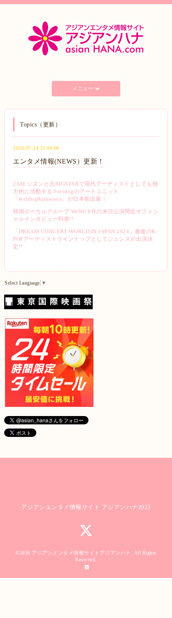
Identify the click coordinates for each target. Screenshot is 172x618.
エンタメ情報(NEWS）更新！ (58, 161)
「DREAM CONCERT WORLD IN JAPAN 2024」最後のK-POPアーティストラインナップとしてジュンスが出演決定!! (85, 239)
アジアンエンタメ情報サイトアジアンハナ (81, 553)
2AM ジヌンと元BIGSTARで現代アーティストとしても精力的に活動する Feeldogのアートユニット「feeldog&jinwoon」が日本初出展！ (85, 191)
